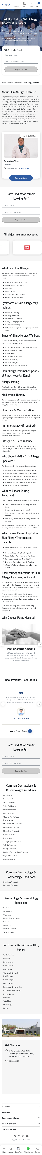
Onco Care (6, 958)
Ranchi (10, 82)
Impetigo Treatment (9, 848)
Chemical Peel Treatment (11, 817)
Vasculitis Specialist (9, 928)
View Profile (25, 168)
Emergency (16, 6)
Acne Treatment (8, 795)
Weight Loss (7, 925)
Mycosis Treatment (9, 834)
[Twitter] (19, 1136)
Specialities (6, 1112)
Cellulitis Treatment (9, 845)
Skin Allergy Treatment (10, 882)
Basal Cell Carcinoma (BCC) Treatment (15, 852)
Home (4, 82)
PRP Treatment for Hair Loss (12, 823)
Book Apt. (18, 1152)
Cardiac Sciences (8, 954)
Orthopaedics (7, 969)
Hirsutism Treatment (9, 859)
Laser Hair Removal (9, 809)
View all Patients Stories (18, 731)
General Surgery (8, 979)
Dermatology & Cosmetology (12, 987)
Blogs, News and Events (10, 1117)
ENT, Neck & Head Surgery (11, 990)
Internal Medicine (8, 994)
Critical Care (7, 1001)
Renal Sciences (8, 976)
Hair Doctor (7, 907)
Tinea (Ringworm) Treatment (12, 841)
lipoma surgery (8, 820)
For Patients (6, 1106)
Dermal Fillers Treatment (11, 827)
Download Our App (9, 1129)
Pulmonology (7, 1004)
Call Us (37, 1152)
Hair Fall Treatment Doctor (11, 918)
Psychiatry (6, 997)
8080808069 (14, 1060)
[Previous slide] (2, 645)
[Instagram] (23, 1136)
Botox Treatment (8, 813)
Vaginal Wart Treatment (10, 855)
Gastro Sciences (8, 965)
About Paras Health (9, 1123)
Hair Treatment (8, 798)
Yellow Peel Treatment (10, 806)
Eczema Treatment (9, 838)
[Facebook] (15, 1136)
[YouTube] (27, 1136)
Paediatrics (6, 1008)
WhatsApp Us (28, 1152)
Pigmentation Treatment (11, 831)
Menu (4, 1152)
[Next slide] (40, 645)
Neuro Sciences (8, 962)
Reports (24, 6)
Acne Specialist (8, 911)
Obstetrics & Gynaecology (11, 973)
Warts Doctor (7, 915)
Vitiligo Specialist (8, 932)
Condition (18, 82)
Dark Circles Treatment (10, 885)
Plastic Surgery (8, 983)
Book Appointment (21, 178)
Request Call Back (21, 69)
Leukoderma (7, 921)
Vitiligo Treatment (9, 802)
